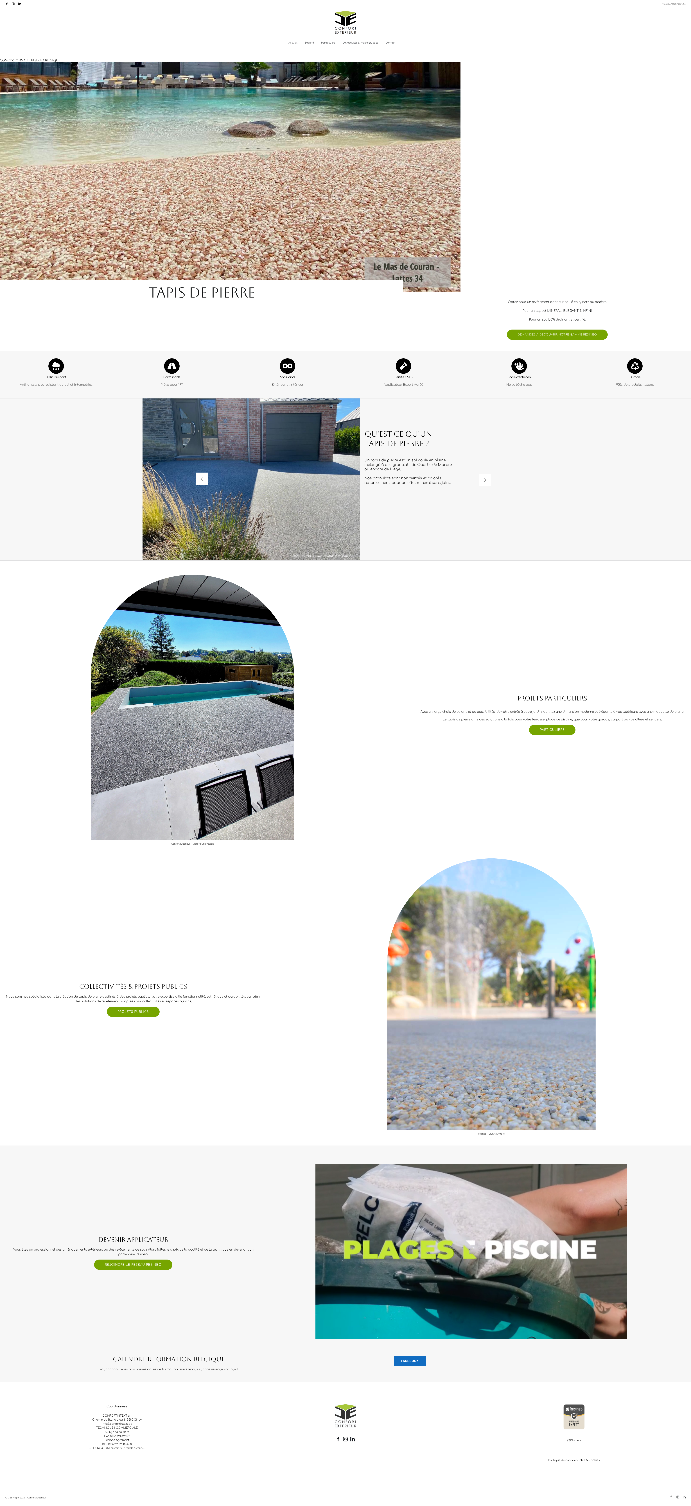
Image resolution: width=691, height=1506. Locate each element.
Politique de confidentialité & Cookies (574, 1460)
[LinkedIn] (352, 1439)
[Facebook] (338, 1439)
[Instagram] (345, 1439)
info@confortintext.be (673, 4)
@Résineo (574, 1440)
